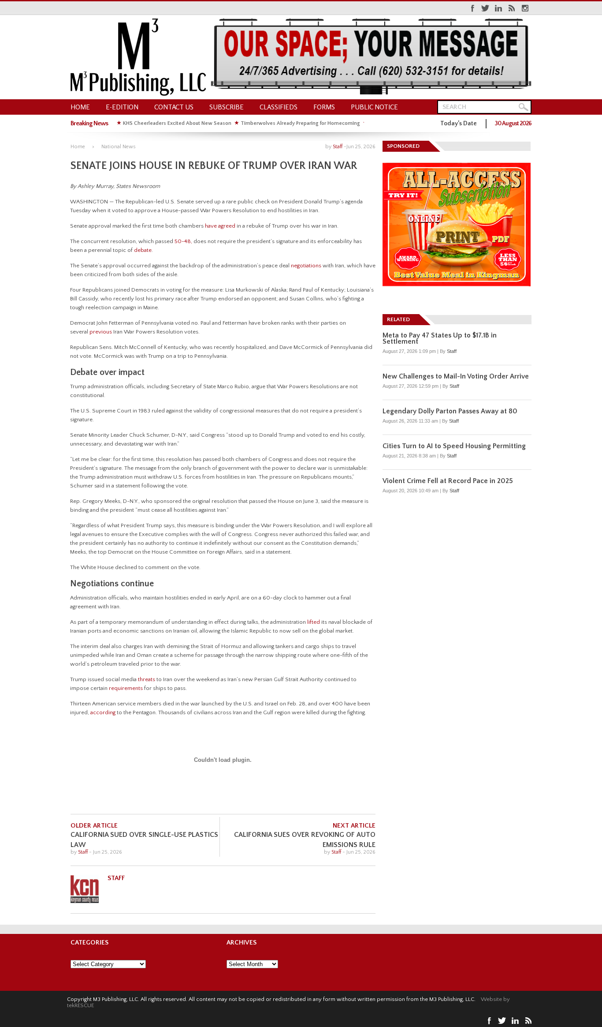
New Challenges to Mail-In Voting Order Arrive (456, 376)
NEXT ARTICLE (354, 825)
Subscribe (226, 107)
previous (100, 332)
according (102, 712)
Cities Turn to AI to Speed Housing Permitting (454, 446)
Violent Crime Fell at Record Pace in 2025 (448, 481)
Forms (324, 107)
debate (143, 250)
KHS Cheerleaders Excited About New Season (177, 123)
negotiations (306, 265)
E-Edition (122, 107)
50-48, (183, 241)
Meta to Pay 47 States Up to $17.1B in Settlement (440, 338)
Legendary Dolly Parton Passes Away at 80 (450, 411)
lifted (313, 622)
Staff (337, 147)
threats (146, 679)
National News (118, 147)
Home (80, 107)
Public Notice (374, 107)
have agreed (220, 226)
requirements (126, 688)
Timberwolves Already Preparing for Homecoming (300, 123)
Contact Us (173, 107)
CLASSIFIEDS (278, 107)
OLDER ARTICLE (94, 825)
